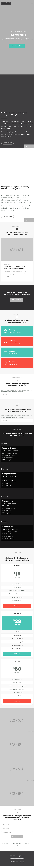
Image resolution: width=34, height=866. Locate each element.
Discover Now (7, 142)
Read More (7, 277)
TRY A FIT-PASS (16, 300)
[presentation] (26, 146)
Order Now (17, 606)
